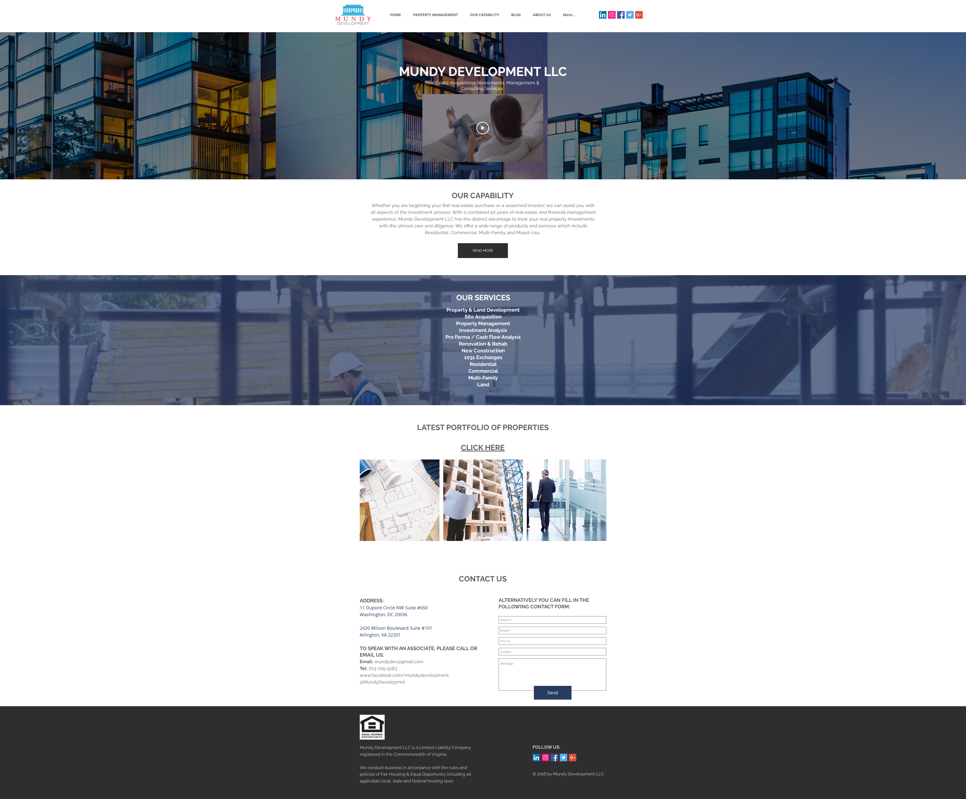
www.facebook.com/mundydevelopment (404, 675)
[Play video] (482, 128)
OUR (465, 297)
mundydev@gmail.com (398, 661)
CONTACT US (483, 578)
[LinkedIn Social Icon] (603, 15)
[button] (399, 500)
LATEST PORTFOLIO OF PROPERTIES (483, 427)
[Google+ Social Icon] (639, 15)
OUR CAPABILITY (483, 195)
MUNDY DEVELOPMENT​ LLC (483, 71)
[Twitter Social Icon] (630, 15)
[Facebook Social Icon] (621, 15)
